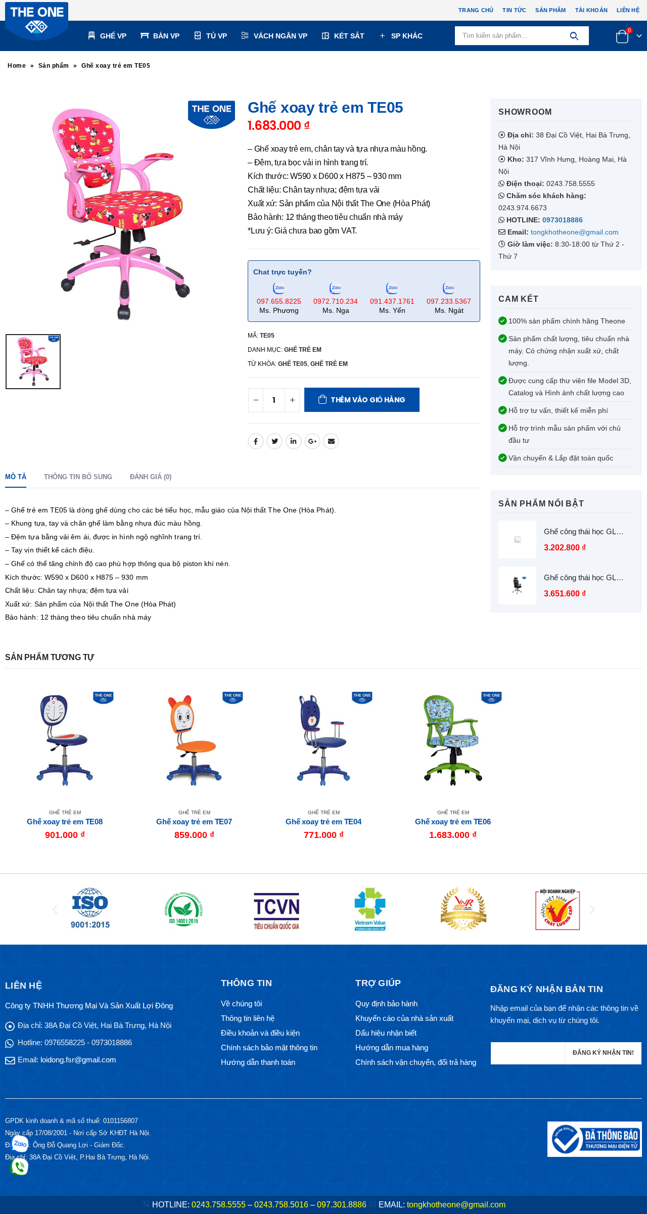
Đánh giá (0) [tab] (150, 477)
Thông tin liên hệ (247, 1018)
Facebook (256, 441)
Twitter (274, 441)
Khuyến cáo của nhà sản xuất (404, 1018)
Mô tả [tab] (15, 477)
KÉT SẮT (349, 36)
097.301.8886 (341, 1204)
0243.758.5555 (219, 1204)
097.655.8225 (279, 301)
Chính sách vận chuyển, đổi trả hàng (415, 1062)
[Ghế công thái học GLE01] (517, 539)
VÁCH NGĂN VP (280, 36)
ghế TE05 (292, 363)
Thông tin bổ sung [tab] (78, 477)
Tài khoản (591, 10)
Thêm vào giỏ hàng (368, 400)
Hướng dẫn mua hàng (391, 1047)
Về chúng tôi (241, 1003)
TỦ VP (216, 36)
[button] (55, 909)
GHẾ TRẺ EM (302, 349)
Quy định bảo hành (386, 1003)
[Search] (574, 35)
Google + (312, 441)
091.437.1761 (392, 301)
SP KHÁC (407, 36)
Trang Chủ (475, 10)
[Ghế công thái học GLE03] (517, 585)
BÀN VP (166, 36)
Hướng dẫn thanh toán (258, 1062)
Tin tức (514, 10)
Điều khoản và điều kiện (260, 1033)
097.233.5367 (449, 301)
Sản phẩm (550, 10)
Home (17, 65)
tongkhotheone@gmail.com (575, 232)
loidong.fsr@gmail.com (78, 1059)
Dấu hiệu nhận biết (386, 1033)
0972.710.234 (335, 301)
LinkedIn (294, 441)
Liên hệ (628, 10)
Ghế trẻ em (329, 363)
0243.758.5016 (281, 1204)
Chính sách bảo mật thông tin (269, 1047)
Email (331, 441)
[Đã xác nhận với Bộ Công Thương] (594, 1138)
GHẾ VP (113, 36)
